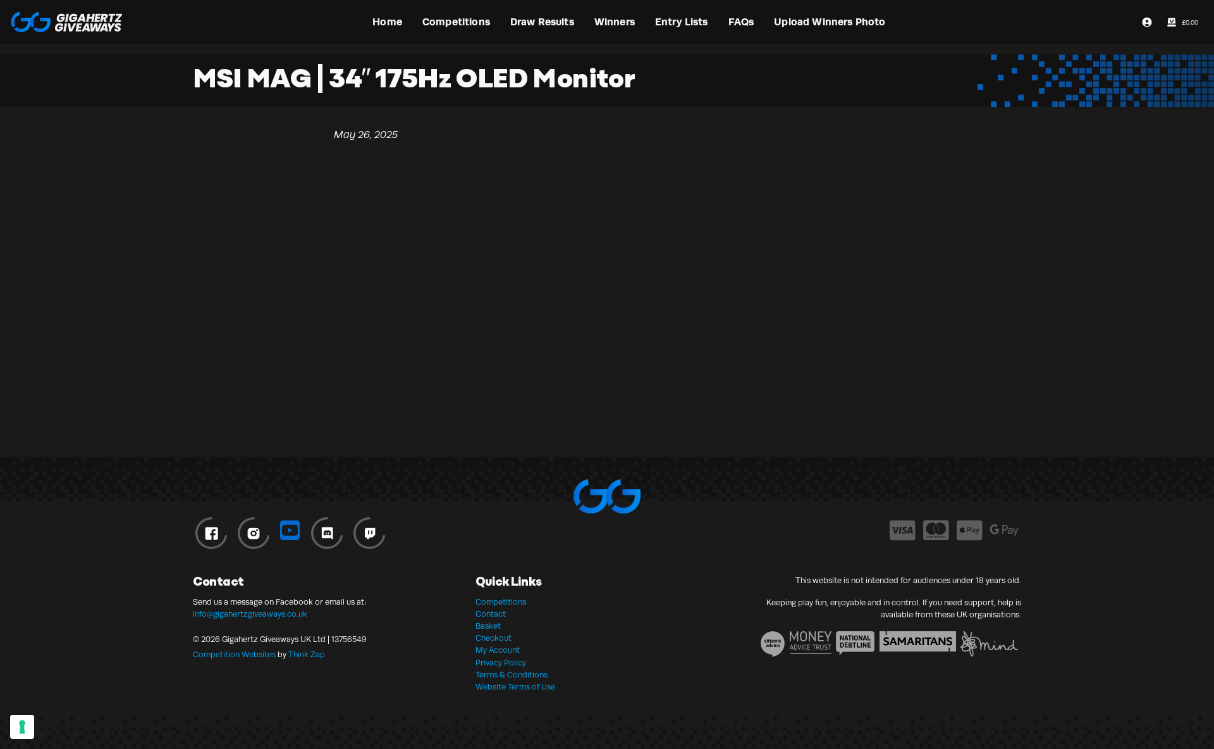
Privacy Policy (500, 662)
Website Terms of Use (515, 687)
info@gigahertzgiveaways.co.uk (250, 614)
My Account (497, 650)
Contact (490, 614)
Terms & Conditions (511, 674)
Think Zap (306, 654)
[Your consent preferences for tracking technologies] (22, 727)
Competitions (500, 602)
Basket (488, 626)
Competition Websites (234, 654)
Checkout (493, 638)
